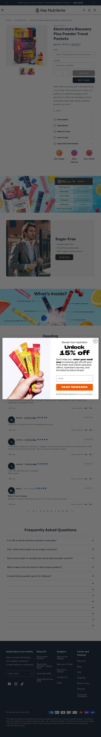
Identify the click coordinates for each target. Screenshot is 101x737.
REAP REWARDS (75, 387)
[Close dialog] (95, 341)
